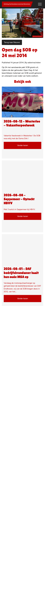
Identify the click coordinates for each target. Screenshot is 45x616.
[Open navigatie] (40, 4)
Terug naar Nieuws (12, 42)
